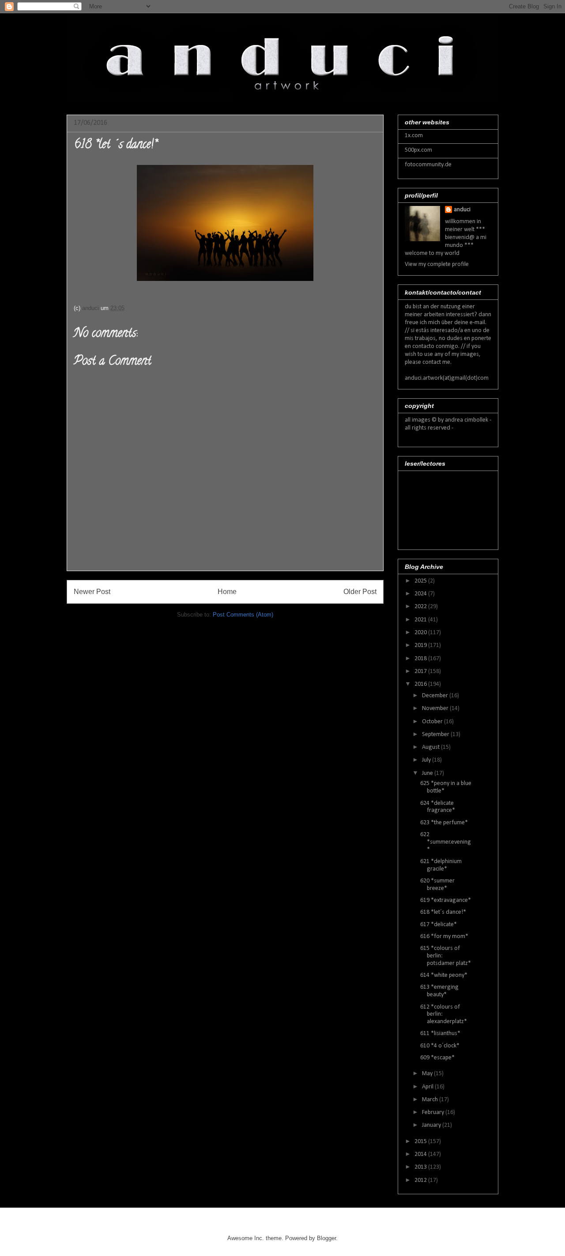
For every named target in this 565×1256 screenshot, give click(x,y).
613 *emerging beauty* (439, 991)
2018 (421, 658)
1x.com (414, 135)
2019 (421, 645)
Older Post (360, 591)
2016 (421, 684)
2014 (421, 1154)
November (436, 708)
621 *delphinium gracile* (441, 865)
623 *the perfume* (444, 822)
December (435, 695)
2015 (421, 1141)
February (433, 1112)
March (430, 1099)
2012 (421, 1180)
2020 (421, 632)
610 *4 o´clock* (440, 1046)
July (427, 760)
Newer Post (92, 591)
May (428, 1073)
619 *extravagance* (445, 900)
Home (227, 591)
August (431, 747)
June (428, 773)
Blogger (326, 1238)
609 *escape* (437, 1057)
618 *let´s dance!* (443, 912)
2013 (421, 1167)
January (432, 1125)
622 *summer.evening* (445, 842)
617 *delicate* (438, 924)
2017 (421, 671)
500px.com (418, 150)
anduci (462, 209)
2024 (421, 594)
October (433, 721)
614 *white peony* (443, 975)
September (436, 734)
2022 (421, 606)
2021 (421, 620)
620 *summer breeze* (437, 885)
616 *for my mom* (444, 936)
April (428, 1087)
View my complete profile (437, 264)
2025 (421, 581)
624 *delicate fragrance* (437, 807)
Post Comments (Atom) (243, 614)
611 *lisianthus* (440, 1033)
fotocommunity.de (428, 164)
